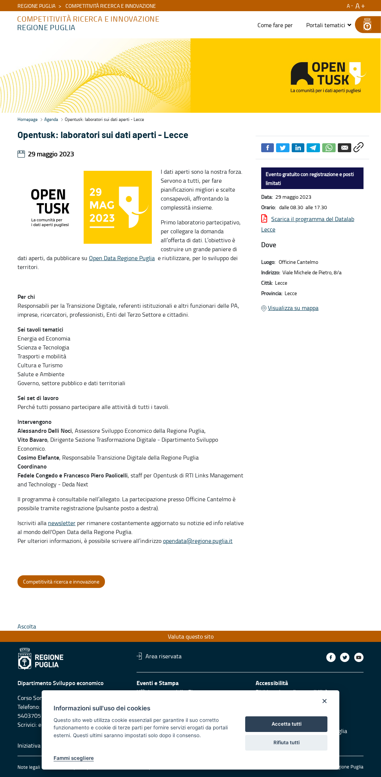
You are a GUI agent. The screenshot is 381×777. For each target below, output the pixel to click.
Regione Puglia (36, 5)
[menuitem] (275, 24)
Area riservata (163, 656)
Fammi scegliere (74, 758)
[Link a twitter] (344, 657)
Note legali (28, 767)
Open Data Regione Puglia (122, 258)
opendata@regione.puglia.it (198, 541)
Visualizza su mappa (293, 308)
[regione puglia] (364, 24)
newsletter (62, 523)
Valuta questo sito (191, 636)
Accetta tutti (286, 724)
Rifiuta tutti (286, 742)
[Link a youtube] (359, 657)
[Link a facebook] (331, 657)
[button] (329, 24)
